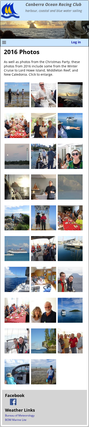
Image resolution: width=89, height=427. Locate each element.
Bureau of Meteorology (19, 415)
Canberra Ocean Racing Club (53, 4)
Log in (76, 42)
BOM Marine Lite (15, 420)
